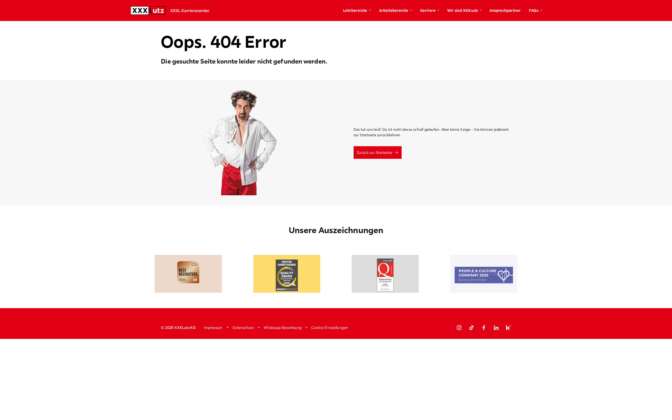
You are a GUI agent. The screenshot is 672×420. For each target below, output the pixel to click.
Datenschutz (243, 327)
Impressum (213, 327)
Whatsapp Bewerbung (282, 327)
